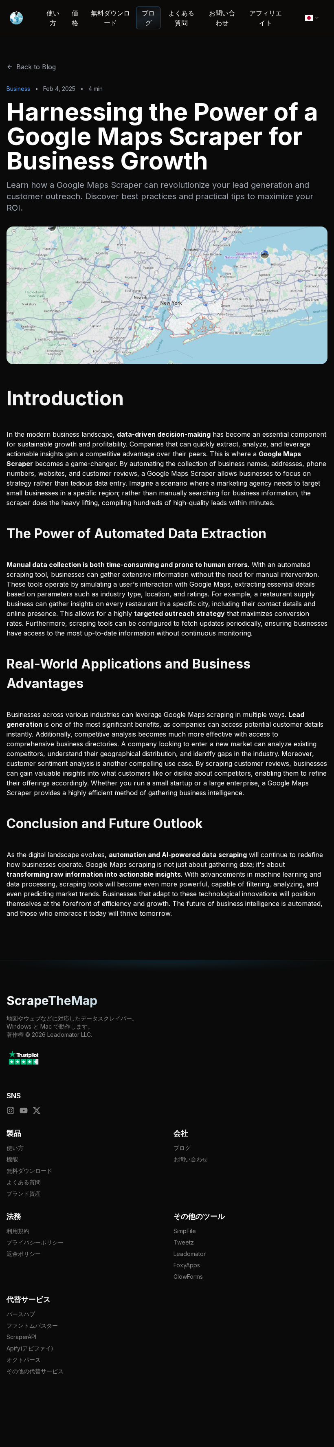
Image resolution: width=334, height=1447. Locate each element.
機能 (12, 1159)
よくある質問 (181, 18)
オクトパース (24, 1359)
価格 (75, 18)
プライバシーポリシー (35, 1242)
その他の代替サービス (35, 1371)
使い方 (52, 18)
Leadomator (190, 1253)
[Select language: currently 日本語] (312, 18)
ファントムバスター (32, 1325)
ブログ (148, 18)
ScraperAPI (21, 1336)
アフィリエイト (265, 18)
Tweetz (184, 1242)
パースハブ (21, 1314)
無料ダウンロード (110, 18)
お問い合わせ (222, 18)
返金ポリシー (24, 1253)
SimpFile (185, 1230)
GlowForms (188, 1276)
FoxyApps (187, 1265)
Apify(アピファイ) (30, 1348)
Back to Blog (36, 67)
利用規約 (18, 1230)
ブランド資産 (24, 1193)
